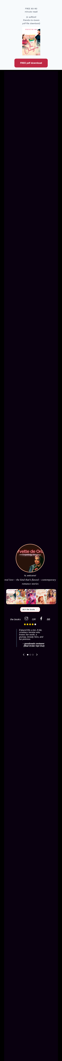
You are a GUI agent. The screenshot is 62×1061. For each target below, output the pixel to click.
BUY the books (28, 610)
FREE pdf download (31, 62)
